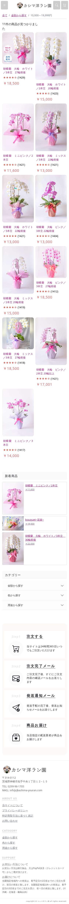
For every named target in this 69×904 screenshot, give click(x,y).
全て (4, 15)
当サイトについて (12, 805)
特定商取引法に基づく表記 (17, 815)
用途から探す (15, 605)
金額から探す (15, 585)
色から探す (14, 595)
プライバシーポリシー (15, 810)
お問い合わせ (10, 821)
